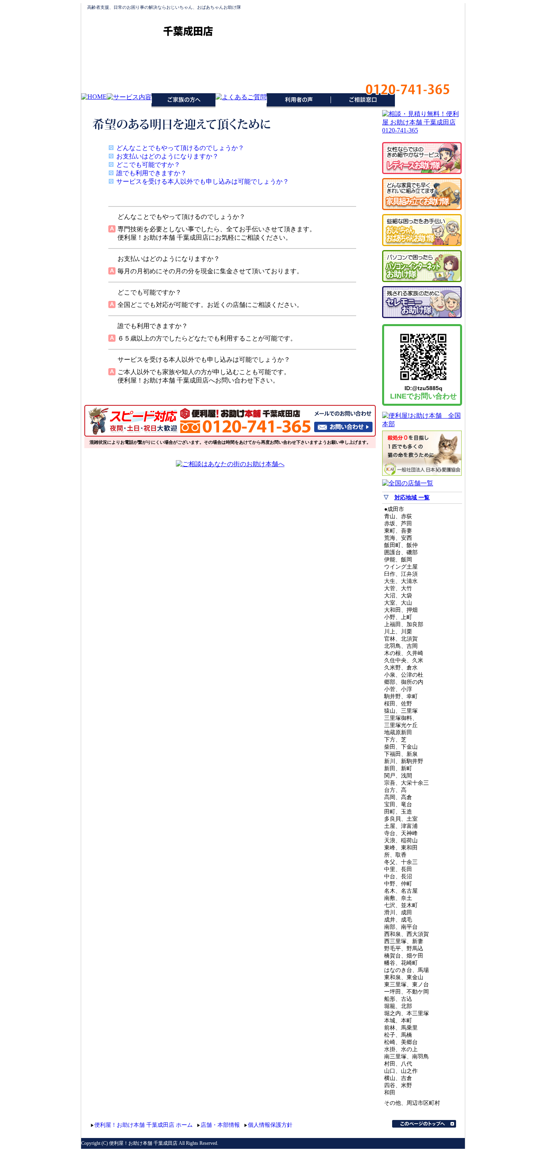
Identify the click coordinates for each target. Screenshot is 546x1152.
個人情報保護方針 (270, 1125)
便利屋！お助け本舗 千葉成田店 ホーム (143, 1125)
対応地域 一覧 (412, 498)
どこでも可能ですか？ (148, 164)
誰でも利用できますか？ (151, 173)
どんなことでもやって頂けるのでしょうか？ (180, 147)
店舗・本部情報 (220, 1125)
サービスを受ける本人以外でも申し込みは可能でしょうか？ (202, 181)
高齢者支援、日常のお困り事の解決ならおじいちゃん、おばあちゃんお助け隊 (164, 7)
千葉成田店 (188, 31)
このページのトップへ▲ (424, 1124)
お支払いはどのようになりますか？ (167, 156)
